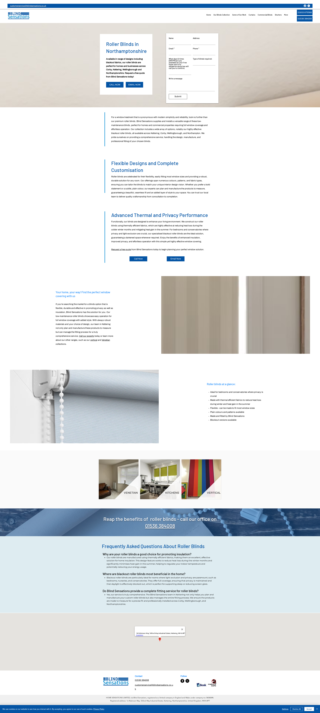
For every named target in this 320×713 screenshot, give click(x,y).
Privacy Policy (98, 709)
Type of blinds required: (202, 59)
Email (171, 49)
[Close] (317, 709)
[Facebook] (305, 6)
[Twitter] (187, 681)
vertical (93, 340)
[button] (221, 15)
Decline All (296, 709)
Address (196, 38)
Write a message (175, 79)
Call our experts (86, 336)
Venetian (106, 340)
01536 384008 (160, 526)
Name (171, 38)
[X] (309, 6)
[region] (118, 479)
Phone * (196, 49)
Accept (309, 709)
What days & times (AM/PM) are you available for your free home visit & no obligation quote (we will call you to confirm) (179, 63)
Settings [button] (285, 709)
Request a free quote (121, 249)
